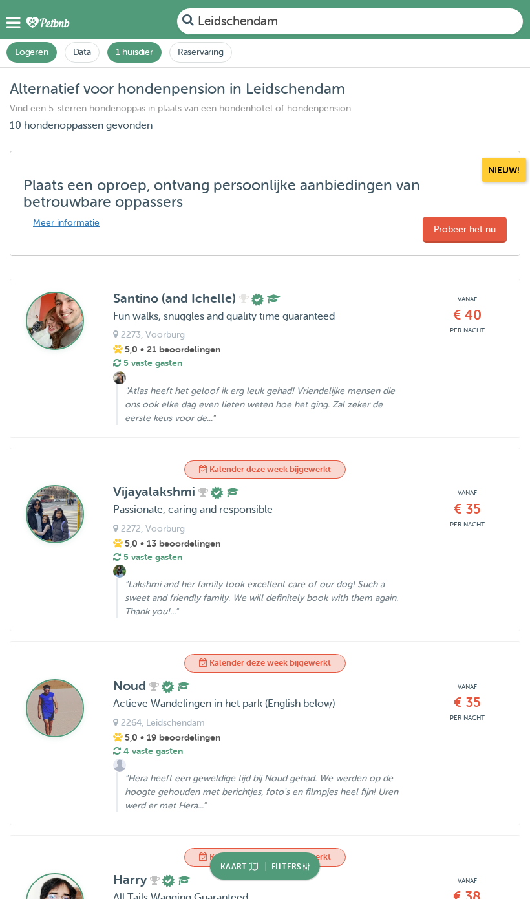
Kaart (234, 866)
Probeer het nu (465, 229)
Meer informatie (66, 223)
